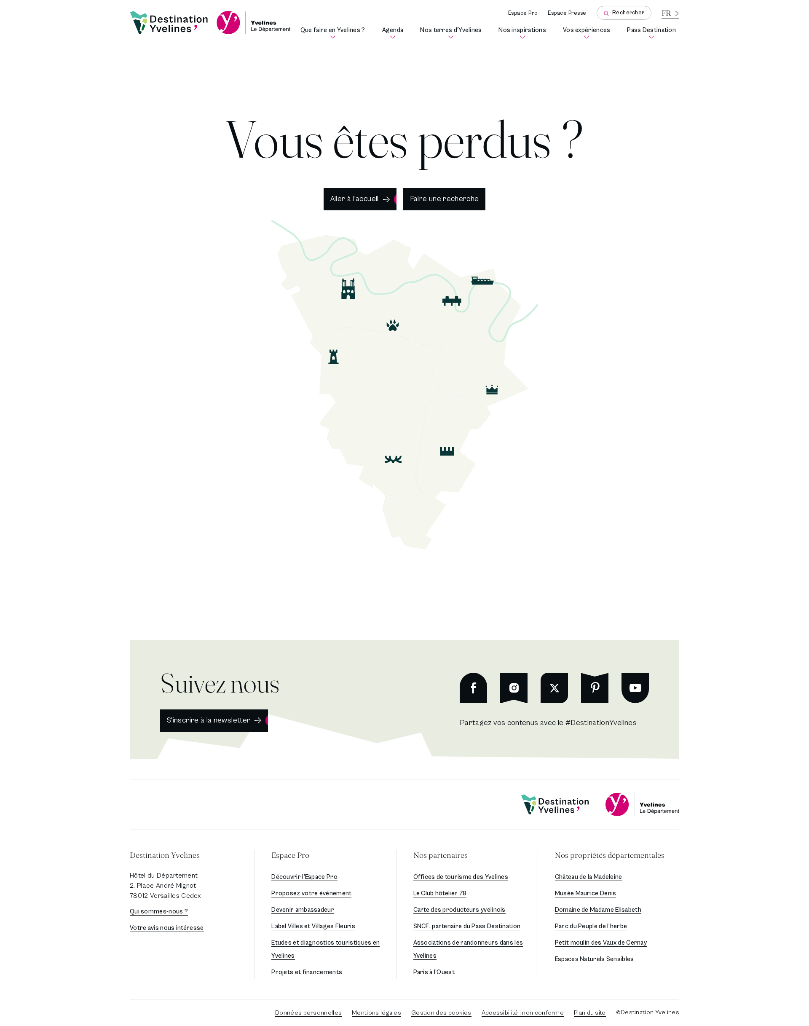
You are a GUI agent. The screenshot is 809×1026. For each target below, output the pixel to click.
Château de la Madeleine (588, 877)
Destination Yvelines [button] (165, 855)
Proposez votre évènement (311, 893)
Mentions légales (376, 1012)
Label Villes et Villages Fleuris (313, 926)
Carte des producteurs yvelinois (459, 909)
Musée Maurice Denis (585, 893)
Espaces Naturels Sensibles (594, 959)
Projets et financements (306, 972)
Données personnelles (308, 1012)
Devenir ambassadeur (302, 909)
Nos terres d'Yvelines (452, 33)
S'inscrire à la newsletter (208, 720)
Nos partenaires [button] (440, 855)
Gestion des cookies (441, 1012)
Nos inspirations (523, 33)
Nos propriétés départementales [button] (609, 855)
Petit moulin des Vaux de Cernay (601, 942)
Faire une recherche (444, 198)
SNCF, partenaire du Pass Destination (467, 926)
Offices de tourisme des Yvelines (461, 877)
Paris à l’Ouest (434, 972)
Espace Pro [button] (290, 855)
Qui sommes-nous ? (159, 911)
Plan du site (590, 1012)
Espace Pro (523, 13)
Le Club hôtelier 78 (440, 893)
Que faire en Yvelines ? (334, 33)
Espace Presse (567, 13)
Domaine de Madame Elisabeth (598, 909)
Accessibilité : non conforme (523, 1012)
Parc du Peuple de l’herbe (591, 926)
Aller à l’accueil (354, 198)
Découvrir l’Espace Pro (304, 877)
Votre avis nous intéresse (167, 928)
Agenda (394, 33)
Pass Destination (653, 33)
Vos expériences (588, 33)
